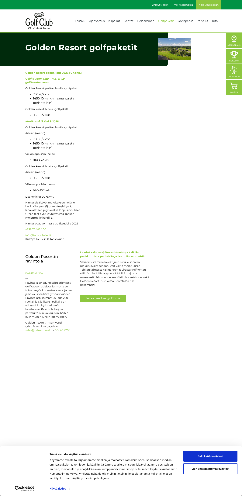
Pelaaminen (145, 21)
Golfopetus (185, 21)
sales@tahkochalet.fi (38, 330)
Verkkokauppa (183, 4)
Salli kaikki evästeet (210, 456)
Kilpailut (114, 21)
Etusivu (80, 21)
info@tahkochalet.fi (38, 235)
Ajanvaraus (97, 21)
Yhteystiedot (160, 4)
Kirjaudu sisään (209, 4)
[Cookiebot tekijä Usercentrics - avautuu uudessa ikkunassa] (24, 488)
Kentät (128, 21)
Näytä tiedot (58, 488)
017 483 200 (62, 330)
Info (215, 21)
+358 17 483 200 (35, 229)
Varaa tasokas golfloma (103, 298)
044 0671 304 (34, 273)
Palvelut (202, 21)
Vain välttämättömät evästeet (210, 468)
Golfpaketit (166, 21)
